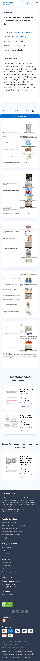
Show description (21, 96)
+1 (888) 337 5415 (10, 587)
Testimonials (6, 566)
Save (36, 111)
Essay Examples (7, 547)
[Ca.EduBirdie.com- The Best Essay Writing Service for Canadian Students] (4, 622)
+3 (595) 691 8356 (10, 584)
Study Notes (6, 553)
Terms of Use (17, 651)
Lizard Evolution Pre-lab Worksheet (26, 391)
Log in (29, 3)
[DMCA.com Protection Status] (20, 604)
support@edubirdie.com (10, 511)
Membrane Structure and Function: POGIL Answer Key (18, 21)
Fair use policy (28, 651)
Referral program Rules (23, 654)
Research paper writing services (12, 532)
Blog (3, 550)
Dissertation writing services (11, 535)
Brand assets (6, 598)
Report (7, 111)
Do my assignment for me (10, 529)
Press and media (7, 595)
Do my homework (7, 538)
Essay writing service (9, 522)
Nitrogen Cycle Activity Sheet (26, 416)
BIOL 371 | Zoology (19, 37)
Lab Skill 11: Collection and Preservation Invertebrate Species (26, 460)
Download (21, 116)
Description (10, 58)
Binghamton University (24, 32)
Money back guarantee (9, 572)
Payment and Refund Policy (11, 657)
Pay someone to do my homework (13, 525)
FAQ (3, 569)
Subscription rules (8, 654)
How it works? (6, 563)
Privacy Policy (6, 651)
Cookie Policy (26, 657)
